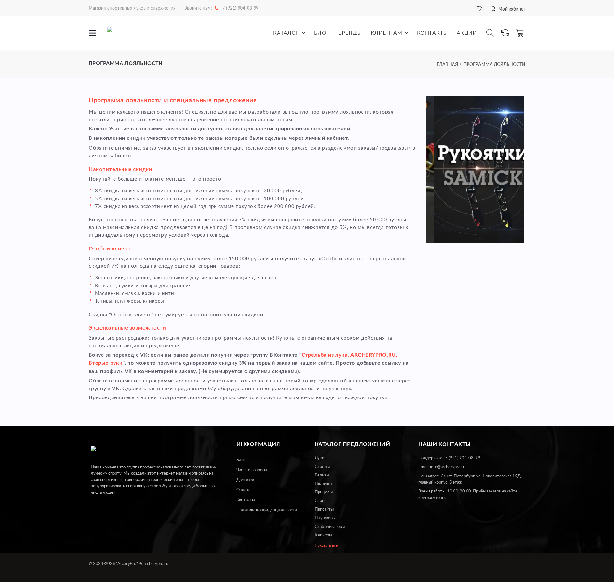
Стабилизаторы (330, 526)
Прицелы (324, 491)
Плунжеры (325, 517)
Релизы (322, 474)
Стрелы (322, 466)
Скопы (321, 500)
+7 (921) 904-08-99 (461, 457)
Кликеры (323, 534)
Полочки (323, 483)
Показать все (326, 545)
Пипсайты (324, 509)
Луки (319, 457)
